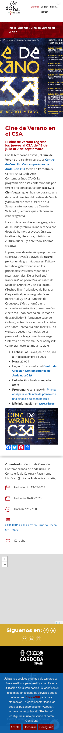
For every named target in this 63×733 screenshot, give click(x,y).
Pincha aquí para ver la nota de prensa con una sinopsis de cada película (34, 394)
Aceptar (15, 727)
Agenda (23, 28)
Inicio (12, 28)
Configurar (45, 727)
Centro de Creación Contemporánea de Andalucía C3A (30, 164)
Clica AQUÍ (33, 697)
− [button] (5, 564)
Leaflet (59, 622)
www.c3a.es (47, 403)
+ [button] (5, 559)
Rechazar (30, 727)
